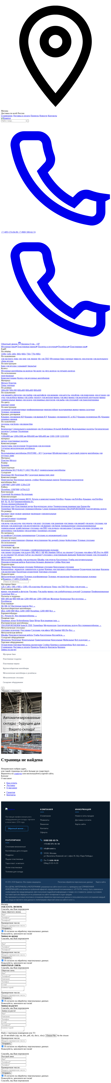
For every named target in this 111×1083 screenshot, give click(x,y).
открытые (5, 540)
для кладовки (30, 530)
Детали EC (9, 616)
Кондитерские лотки (43, 506)
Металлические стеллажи (13, 678)
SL (9, 501)
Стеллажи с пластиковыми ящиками (59, 555)
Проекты (35, 116)
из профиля (6, 535)
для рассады (15, 523)
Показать (6, 691)
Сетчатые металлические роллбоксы (18, 448)
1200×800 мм (30, 599)
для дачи (22, 359)
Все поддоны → (78, 599)
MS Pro (65, 630)
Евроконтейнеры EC (24, 501)
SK (2, 606)
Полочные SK (7, 475)
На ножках (16, 494)
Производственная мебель (13, 562)
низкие (18, 513)
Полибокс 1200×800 (39, 611)
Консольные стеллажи (63, 567)
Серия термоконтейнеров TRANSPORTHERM (63, 509)
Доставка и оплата (21, 116)
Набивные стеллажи (43, 567)
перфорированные (35, 409)
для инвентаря (15, 526)
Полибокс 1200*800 (10, 489)
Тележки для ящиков (10, 412)
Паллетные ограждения (27, 572)
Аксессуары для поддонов (13, 446)
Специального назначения (24, 429)
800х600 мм (32, 436)
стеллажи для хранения (52, 523)
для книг (37, 523)
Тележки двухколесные (59, 576)
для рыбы (60, 400)
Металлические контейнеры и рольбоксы (19, 673)
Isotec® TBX (26, 625)
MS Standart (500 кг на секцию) (59, 552)
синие (12, 405)
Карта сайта (80, 824)
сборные (29, 540)
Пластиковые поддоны (12, 659)
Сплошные (86, 591)
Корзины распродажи (32, 645)
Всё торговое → (80, 645)
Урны (54, 586)
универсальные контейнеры (52, 470)
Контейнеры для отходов (16, 851)
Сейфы (57, 562)
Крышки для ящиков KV (36, 417)
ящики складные (87, 409)
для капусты (64, 395)
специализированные (86, 526)
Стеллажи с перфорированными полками (39, 550)
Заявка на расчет (8, 649)
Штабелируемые (60, 453)
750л (28, 354)
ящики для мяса (60, 397)
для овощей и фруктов (11, 395)
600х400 (21, 390)
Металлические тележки (12, 576)
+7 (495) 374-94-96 (19, 579)
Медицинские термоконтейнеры (27, 509)
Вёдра (37, 620)
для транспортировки (89, 400)
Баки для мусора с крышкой (14, 366)
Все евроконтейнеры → (26, 616)
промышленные (68, 526)
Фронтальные (28, 640)
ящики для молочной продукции (83, 397)
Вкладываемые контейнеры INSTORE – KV (21, 453)
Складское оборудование (13, 682)
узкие (12, 513)
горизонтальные (48, 513)
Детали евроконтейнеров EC (14, 504)
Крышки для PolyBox (93, 499)
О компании (6, 116)
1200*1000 (15, 484)
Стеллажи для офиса (83, 552)
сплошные (6, 409)
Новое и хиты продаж (84, 816)
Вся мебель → (58, 635)
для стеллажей (72, 400)
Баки (32, 620)
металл (4, 441)
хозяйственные (23, 528)
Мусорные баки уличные (61, 359)
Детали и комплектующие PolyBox (48, 499)
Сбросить (16, 691)
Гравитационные (43, 640)
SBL (33, 552)
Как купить (11, 783)
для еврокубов (26, 424)
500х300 (13, 390)
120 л (3, 586)
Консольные (57, 640)
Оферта (43, 832)
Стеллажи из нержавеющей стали (51, 535)
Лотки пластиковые (13, 867)
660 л (19, 586)
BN (2, 501)
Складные (47, 453)
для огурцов (100, 395)
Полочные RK (21, 475)
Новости (43, 116)
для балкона (18, 530)
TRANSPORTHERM (10, 625)
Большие (5, 465)
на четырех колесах (66, 371)
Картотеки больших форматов (40, 562)
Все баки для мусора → (77, 586)
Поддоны (9, 855)
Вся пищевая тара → (50, 620)
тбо (39, 359)
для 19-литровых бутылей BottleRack (54, 429)
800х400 (29, 390)
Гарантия (10, 792)
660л (24, 354)
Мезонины (6, 567)
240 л (8, 586)
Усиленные (23, 431)
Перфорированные (100, 591)
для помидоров (87, 395)
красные (5, 405)
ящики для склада (24, 400)
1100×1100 (54, 436)
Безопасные (6, 429)
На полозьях (27, 494)
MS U (38, 552)
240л (14, 354)
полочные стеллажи (10, 550)
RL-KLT (35, 470)
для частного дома (9, 359)
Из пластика (34, 586)
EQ (12, 501)
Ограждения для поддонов (38, 446)
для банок (55, 526)
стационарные (7, 545)
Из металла (46, 586)
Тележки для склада (14, 871)
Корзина (61, 647)
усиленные (21, 518)
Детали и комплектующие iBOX (16, 499)
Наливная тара (8, 506)
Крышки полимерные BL (89, 417)
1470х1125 (25, 489)
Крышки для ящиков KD (12, 417)
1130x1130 (25, 484)
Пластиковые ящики (11, 664)
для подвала (53, 528)
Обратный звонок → (17, 828)
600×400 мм (6, 599)
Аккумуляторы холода (96, 509)
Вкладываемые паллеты (83, 429)
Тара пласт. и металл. (14, 863)
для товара (69, 523)
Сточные (13, 431)
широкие (26, 513)
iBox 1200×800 (8, 611)
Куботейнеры (23, 620)
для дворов (32, 359)
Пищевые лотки (8, 620)
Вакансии (44, 824)
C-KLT (27, 470)
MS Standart (56, 630)
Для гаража (25, 630)
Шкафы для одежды (46, 559)
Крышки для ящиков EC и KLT (62, 417)
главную (18, 773)
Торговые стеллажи (48, 572)
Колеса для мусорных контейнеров (33, 378)
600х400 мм (43, 436)
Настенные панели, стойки (26, 480)
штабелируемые (18, 409)
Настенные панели (20, 606)
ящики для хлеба (25, 397)
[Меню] (30, 579)
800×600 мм (18, 599)
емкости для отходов (83, 359)
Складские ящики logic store (41, 475)
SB (42, 552)
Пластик (12, 383)
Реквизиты (44, 820)
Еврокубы (85, 506)
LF (9, 606)
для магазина (65, 528)
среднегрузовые (8, 518)
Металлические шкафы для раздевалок (19, 559)
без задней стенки (56, 540)
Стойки (46, 645)
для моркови (52, 395)
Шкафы (4, 635)
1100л (3, 354)
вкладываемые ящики (69, 409)
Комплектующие (9, 378)
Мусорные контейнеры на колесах (17, 371)
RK (6, 606)
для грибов (27, 395)
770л (33, 354)
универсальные (8, 528)
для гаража (6, 552)
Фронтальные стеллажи (22, 567)
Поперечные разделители (71, 480)
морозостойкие (51, 409)
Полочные (16, 640)
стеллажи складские (10, 630)
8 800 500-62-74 (51, 840)
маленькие (36, 513)
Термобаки (6, 509)
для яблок (75, 395)
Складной (5, 494)
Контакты (52, 116)
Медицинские (50, 625)
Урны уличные (8, 385)
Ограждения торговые (90, 569)
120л (9, 354)
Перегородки (7, 480)
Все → (14, 594)
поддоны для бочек (10, 424)
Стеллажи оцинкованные (24, 535)
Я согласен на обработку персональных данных (26, 931)
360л (19, 354)
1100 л (26, 586)
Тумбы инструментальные (80, 559)
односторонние (18, 540)
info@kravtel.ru (50, 848)
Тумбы (36, 635)
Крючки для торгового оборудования (62, 569)
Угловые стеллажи (86, 540)
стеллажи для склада (21, 552)
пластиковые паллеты (18, 441)
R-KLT (20, 470)
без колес (37, 371)
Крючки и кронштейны (61, 645)
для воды (5, 523)
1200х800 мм (7, 436)
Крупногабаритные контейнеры (16, 668)
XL (6, 501)
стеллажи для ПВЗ (38, 528)
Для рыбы (42, 591)
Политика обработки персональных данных (75, 882)
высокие (5, 513)
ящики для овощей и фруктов (14, 591)
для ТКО (45, 359)
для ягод (37, 397)
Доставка (10, 785)
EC (2, 616)
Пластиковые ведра (24, 506)
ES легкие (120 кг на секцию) (28, 555)
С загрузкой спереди (77, 453)
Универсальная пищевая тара (66, 506)
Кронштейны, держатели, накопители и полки (22, 569)
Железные (55, 599)
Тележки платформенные (36, 576)
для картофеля (39, 395)
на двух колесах (49, 371)
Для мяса (33, 591)
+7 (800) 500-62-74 (27, 232)
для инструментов (31, 526)
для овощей (79, 523)
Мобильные (68, 640)
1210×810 (64, 436)
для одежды (27, 523)
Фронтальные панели (49, 480)
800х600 (37, 390)
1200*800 (5, 484)
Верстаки (65, 562)
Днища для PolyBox (73, 499)
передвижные (7, 375)
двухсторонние (41, 540)
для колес (89, 523)
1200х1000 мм (20, 436)
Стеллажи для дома (81, 528)
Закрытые (31, 366)
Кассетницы (62, 559)
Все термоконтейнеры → (89, 625)
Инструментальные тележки (83, 576)
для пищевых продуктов (44, 400)
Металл (4, 383)
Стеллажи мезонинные (15, 846)
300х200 (5, 390)
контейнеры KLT (9, 470)
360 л (14, 586)
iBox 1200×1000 (22, 611)
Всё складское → (82, 640)
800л (38, 354)
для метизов (47, 397)
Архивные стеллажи (46, 530)
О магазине (11, 788)
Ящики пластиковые (14, 859)
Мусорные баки (9, 654)
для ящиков (45, 526)
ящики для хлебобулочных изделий (64, 591)
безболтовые (71, 540)
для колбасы (11, 397)
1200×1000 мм (43, 599)
